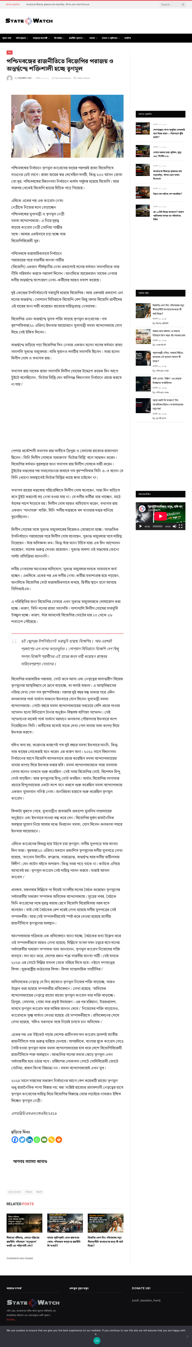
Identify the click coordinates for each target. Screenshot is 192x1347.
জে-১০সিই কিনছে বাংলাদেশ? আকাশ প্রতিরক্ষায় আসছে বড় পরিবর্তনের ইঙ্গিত (168, 215)
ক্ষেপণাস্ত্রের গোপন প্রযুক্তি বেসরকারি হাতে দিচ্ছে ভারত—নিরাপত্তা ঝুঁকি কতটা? (169, 133)
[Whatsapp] (37, 1139)
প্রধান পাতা (6, 38)
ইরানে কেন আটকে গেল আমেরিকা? (167, 193)
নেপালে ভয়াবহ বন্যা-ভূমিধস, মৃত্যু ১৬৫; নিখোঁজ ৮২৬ (167, 154)
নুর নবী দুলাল (161, 418)
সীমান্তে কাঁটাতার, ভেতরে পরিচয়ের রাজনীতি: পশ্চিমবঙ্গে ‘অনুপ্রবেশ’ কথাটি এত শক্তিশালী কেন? (23, 1242)
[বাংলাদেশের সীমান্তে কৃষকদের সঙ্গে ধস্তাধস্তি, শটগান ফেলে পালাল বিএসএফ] (143, 170)
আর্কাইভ (127, 38)
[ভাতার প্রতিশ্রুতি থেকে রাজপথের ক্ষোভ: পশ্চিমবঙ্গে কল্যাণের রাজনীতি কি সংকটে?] (65, 1223)
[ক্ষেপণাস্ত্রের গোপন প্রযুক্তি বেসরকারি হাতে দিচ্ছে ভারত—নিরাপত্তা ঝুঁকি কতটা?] (143, 128)
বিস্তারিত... (12, 1319)
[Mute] (174, 526)
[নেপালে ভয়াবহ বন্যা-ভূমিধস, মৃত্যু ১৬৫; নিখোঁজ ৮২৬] (143, 151)
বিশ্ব (9, 52)
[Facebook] (15, 1139)
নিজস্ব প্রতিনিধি (162, 323)
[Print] (59, 1139)
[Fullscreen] (180, 526)
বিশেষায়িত (58, 38)
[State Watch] (29, 21)
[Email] (44, 1139)
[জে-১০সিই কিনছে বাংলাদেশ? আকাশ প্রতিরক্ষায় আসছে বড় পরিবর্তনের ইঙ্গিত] (143, 211)
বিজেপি (39, 1192)
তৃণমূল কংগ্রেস (14, 1192)
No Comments (63, 78)
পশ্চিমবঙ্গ (28, 1192)
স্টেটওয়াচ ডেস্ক (162, 370)
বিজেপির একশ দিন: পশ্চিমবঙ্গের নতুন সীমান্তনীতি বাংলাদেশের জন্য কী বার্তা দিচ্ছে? (105, 1242)
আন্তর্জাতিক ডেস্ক (25, 78)
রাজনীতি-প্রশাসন (75, 38)
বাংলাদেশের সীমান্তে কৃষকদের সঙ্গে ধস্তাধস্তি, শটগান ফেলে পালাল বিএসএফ (57, 4)
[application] (160, 516)
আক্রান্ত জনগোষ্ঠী (40, 38)
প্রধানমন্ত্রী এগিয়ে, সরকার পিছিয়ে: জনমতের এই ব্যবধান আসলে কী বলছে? (168, 357)
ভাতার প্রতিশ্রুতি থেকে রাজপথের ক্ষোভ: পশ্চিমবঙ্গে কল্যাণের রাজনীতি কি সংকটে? (63, 1242)
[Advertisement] (95, 227)
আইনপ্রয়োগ (21, 38)
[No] (187, 1336)
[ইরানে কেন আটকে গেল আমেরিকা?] (143, 192)
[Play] (140, 526)
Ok (97, 1340)
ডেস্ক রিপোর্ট (161, 344)
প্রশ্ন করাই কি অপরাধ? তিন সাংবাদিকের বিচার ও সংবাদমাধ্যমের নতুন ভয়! (168, 404)
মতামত (92, 38)
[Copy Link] (51, 1139)
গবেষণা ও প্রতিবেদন (109, 38)
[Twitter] (22, 1139)
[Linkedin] (29, 1139)
